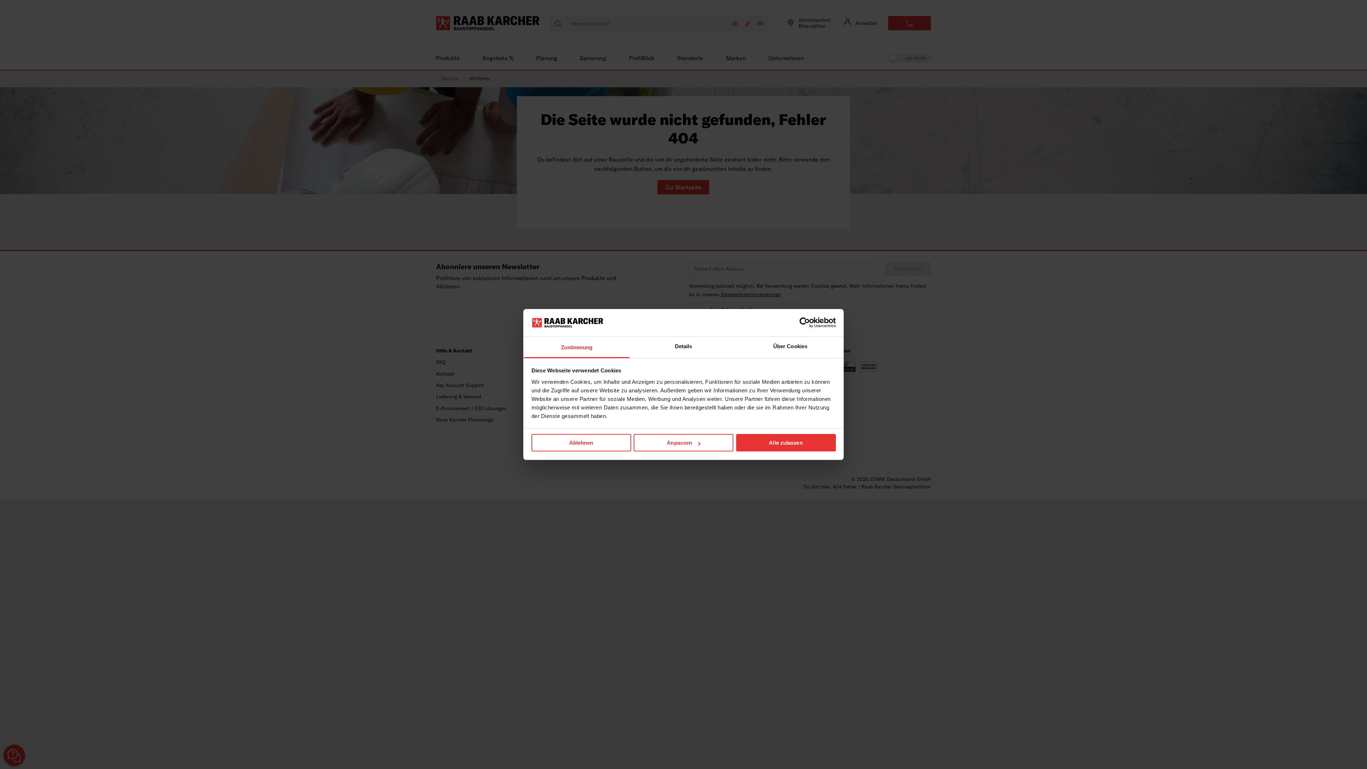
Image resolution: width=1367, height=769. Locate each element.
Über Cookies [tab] (790, 346)
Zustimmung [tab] (577, 347)
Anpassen (679, 443)
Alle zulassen (785, 443)
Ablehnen (581, 443)
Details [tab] (683, 346)
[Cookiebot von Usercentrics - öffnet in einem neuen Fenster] (805, 322)
